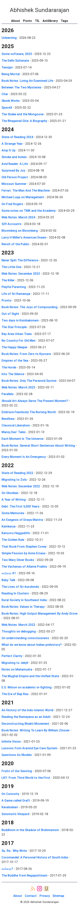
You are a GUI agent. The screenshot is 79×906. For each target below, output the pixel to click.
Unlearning (9, 38)
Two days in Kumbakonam (20, 320)
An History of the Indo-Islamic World (27, 710)
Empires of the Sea (15, 360)
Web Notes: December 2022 (21, 486)
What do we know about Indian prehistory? (32, 645)
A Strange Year (12, 144)
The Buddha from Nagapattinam (24, 875)
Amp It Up (9, 150)
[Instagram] (39, 889)
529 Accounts (11, 224)
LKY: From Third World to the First (26, 778)
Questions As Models (17, 755)
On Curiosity (10, 794)
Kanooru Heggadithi (16, 533)
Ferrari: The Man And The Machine (26, 190)
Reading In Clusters (15, 593)
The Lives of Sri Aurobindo (20, 587)
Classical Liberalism (16, 425)
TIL (37, 21)
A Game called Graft (16, 800)
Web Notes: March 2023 (18, 387)
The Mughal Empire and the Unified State (30, 676)
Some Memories (13, 513)
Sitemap (58, 896)
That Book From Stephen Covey (24, 546)
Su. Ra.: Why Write (14, 851)
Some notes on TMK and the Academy (29, 210)
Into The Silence (13, 374)
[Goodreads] (46, 889)
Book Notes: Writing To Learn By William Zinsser (36, 730)
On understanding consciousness (25, 638)
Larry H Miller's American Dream (24, 237)
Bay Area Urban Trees (17, 334)
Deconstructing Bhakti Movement (25, 723)
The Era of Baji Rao (15, 694)
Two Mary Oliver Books (18, 560)
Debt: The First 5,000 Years (21, 506)
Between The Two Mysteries (21, 87)
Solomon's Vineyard (15, 814)
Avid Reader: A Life (15, 164)
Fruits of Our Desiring (17, 771)
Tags (64, 21)
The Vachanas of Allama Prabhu (24, 566)
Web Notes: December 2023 (21, 273)
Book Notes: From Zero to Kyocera (26, 354)
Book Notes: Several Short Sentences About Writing (38, 445)
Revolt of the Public (15, 244)
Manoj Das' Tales (14, 432)
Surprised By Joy (13, 170)
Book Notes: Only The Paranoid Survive (29, 381)
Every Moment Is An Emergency (24, 457)
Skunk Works (11, 101)
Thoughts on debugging (19, 631)
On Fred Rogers (12, 204)
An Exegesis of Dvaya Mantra (22, 520)
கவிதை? (7, 869)
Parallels (8, 394)
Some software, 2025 (17, 54)
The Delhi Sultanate (15, 60)
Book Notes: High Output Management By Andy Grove (39, 613)
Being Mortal (11, 74)
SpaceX (7, 107)
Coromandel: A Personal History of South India (35, 857)
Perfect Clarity (12, 656)
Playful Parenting (14, 287)
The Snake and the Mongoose (23, 114)
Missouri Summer (14, 184)
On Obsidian (10, 493)
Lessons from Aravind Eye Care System (29, 748)
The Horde (9, 367)
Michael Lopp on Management (23, 197)
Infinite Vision (11, 741)
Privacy (45, 896)
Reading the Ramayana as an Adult (26, 717)
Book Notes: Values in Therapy (23, 607)
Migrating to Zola (14, 479)
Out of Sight (10, 314)
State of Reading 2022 (17, 473)
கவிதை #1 (9, 573)
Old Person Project (15, 177)
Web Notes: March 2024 (18, 217)
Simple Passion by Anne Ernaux (23, 553)
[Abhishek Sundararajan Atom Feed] (32, 889)
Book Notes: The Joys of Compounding (30, 307)
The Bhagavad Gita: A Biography (24, 121)
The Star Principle (14, 327)
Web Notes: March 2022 (18, 625)
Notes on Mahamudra (17, 669)
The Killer (8, 280)
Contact (31, 896)
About (15, 21)
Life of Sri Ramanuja (16, 294)
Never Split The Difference (20, 260)
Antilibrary (50, 21)
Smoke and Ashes (14, 157)
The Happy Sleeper (14, 347)
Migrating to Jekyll (15, 663)
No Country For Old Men (18, 340)
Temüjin (7, 67)
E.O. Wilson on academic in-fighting (27, 687)
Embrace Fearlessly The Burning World (29, 412)
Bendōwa (8, 419)
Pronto (7, 300)
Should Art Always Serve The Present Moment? (35, 401)
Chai (5, 94)
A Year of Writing (14, 499)
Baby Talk (8, 580)
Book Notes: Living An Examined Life (27, 81)
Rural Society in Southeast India (24, 600)
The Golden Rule (13, 540)
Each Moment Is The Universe (22, 439)
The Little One (11, 267)
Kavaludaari (10, 807)
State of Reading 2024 (17, 137)
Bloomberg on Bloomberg (20, 230)
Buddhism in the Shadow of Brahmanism (30, 830)
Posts (27, 21)
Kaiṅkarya (9, 526)
